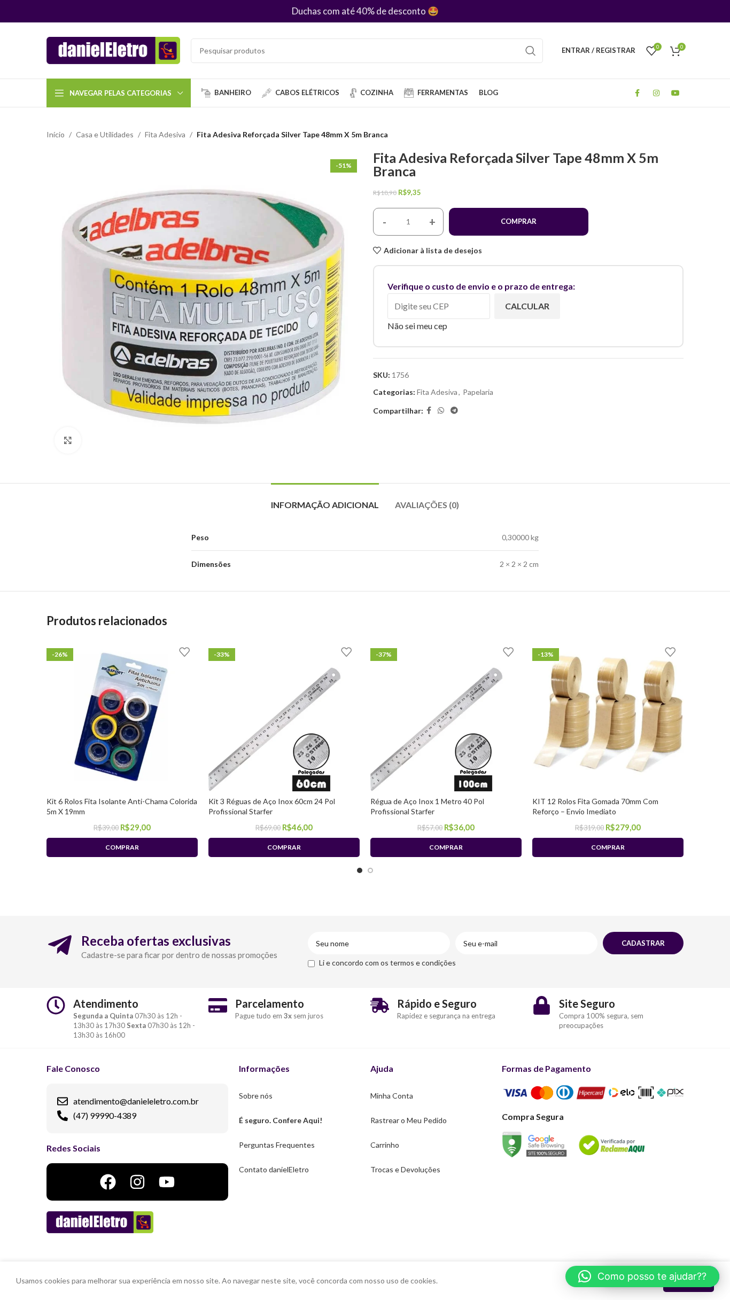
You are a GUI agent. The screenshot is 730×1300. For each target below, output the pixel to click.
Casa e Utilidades (105, 134)
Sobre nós (256, 1095)
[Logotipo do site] (113, 49)
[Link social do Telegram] (454, 410)
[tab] (325, 499)
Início (55, 134)
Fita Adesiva (165, 134)
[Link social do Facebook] (637, 93)
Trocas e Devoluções (405, 1169)
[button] (642, 1276)
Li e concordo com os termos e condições (387, 962)
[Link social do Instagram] (656, 93)
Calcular (527, 306)
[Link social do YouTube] (675, 93)
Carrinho (384, 1144)
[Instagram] (137, 1182)
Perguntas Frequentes (277, 1144)
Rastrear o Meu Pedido (408, 1120)
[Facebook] (108, 1182)
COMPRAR (519, 221)
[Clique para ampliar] (68, 440)
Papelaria (478, 391)
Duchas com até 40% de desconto (359, 11)
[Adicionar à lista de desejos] (184, 652)
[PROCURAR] (530, 50)
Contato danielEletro (274, 1169)
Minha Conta (391, 1095)
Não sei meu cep (417, 326)
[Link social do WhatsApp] (440, 410)
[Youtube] (166, 1182)
